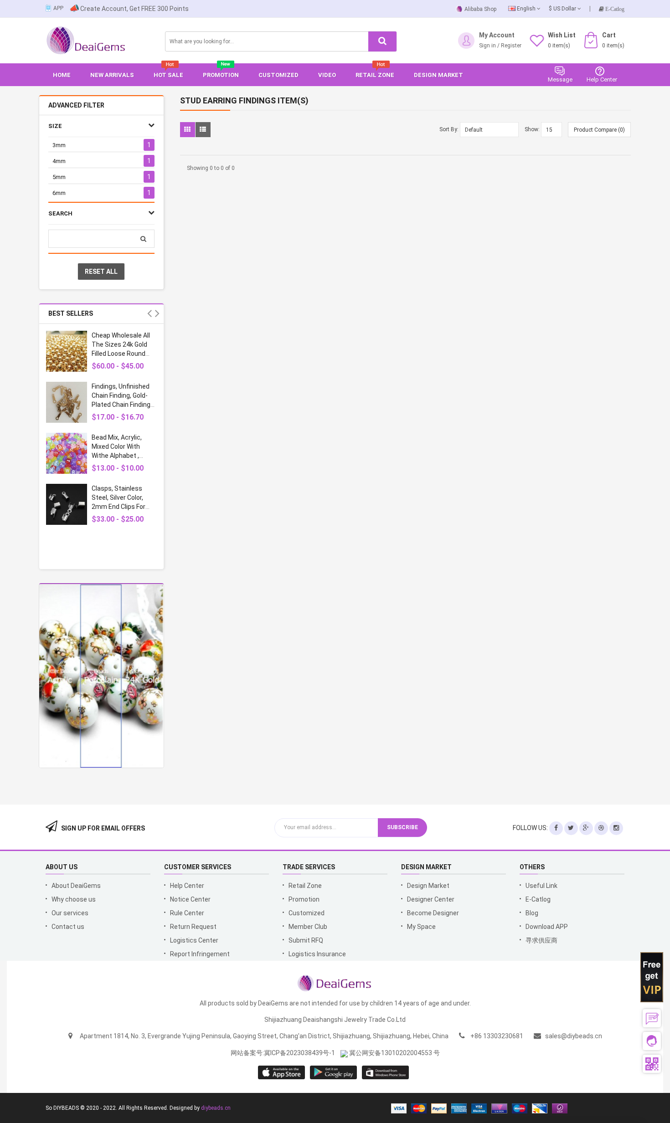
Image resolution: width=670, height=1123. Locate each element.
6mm (59, 193)
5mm (59, 177)
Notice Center (190, 899)
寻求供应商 (541, 940)
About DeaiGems (76, 885)
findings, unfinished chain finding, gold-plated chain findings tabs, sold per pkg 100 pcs (123, 404)
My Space (421, 926)
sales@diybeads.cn (573, 1036)
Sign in (487, 45)
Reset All (101, 271)
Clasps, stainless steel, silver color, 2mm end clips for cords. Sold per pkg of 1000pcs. (124, 506)
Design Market (428, 885)
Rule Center (187, 913)
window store (386, 1072)
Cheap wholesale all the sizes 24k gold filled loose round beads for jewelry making (121, 353)
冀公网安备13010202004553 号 (394, 1052)
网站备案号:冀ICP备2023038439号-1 (283, 1052)
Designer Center (430, 899)
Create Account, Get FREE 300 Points (134, 8)
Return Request (193, 926)
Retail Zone (305, 885)
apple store (334, 1072)
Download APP (547, 926)
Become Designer (433, 913)
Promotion (304, 899)
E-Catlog (614, 9)
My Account (497, 35)
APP (58, 8)
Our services (70, 913)
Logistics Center (194, 940)
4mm (59, 161)
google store (282, 1072)
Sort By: (449, 129)
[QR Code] (652, 1064)
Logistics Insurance (317, 954)
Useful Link (541, 885)
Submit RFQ (306, 940)
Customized (307, 913)
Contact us (68, 926)
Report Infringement (200, 954)
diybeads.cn (216, 1108)
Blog (532, 913)
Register (538, 121)
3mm (59, 145)
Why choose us (74, 899)
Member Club (308, 926)
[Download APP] (49, 7)
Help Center (187, 885)
